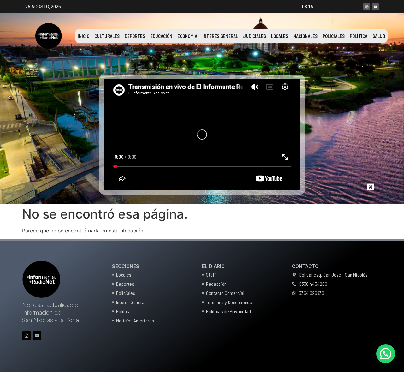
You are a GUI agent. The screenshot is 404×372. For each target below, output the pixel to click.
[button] (385, 353)
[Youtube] (375, 6)
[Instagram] (366, 6)
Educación (161, 36)
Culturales (107, 36)
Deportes (135, 36)
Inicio (83, 36)
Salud (378, 36)
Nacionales (305, 36)
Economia (187, 36)
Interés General (220, 36)
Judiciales (254, 36)
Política (358, 36)
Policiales (334, 36)
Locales (279, 36)
